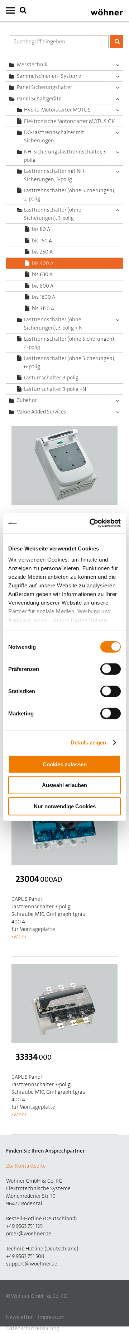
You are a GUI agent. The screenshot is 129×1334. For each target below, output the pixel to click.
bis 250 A (42, 251)
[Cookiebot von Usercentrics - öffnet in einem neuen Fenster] (91, 523)
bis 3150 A (43, 308)
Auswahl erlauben (64, 785)
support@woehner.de (31, 1263)
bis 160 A (42, 240)
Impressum (51, 1317)
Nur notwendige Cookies (65, 806)
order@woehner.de (28, 1233)
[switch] (112, 670)
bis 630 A (42, 274)
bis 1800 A (43, 297)
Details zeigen (88, 742)
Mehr (20, 936)
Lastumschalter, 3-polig (51, 377)
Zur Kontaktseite (26, 1165)
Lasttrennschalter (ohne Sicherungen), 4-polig (69, 343)
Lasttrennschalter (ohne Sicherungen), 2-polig (69, 194)
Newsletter (19, 1317)
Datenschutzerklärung (32, 1328)
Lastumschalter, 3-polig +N (55, 389)
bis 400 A (42, 263)
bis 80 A (41, 229)
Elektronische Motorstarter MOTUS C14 (70, 121)
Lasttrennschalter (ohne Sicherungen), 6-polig (69, 362)
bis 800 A (42, 285)
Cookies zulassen (65, 764)
